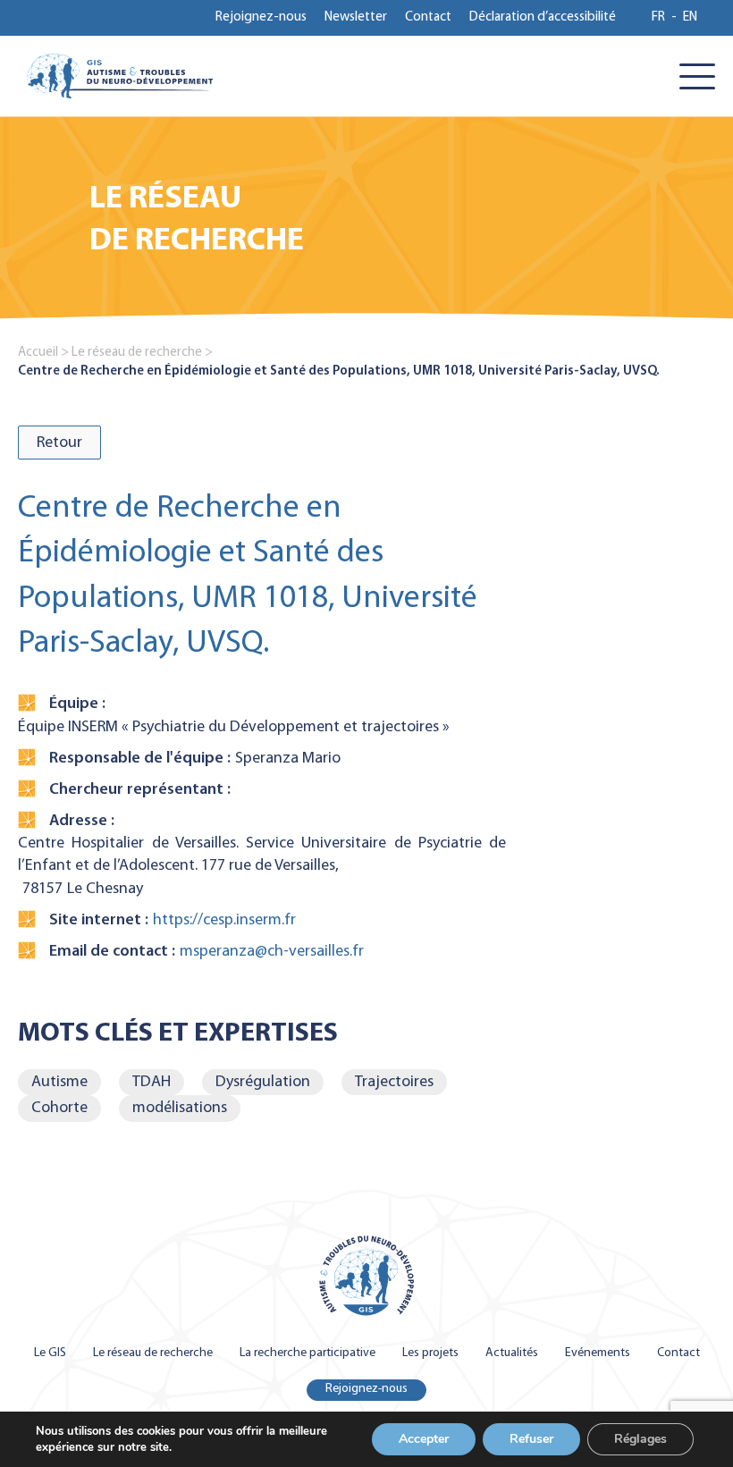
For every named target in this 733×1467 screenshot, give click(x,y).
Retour (59, 442)
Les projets (430, 1353)
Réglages (640, 1438)
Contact (428, 17)
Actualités (511, 1353)
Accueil (38, 352)
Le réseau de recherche (137, 352)
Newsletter (355, 17)
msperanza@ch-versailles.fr (272, 951)
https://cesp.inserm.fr (224, 920)
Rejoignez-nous (261, 17)
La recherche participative (307, 1353)
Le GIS (50, 1353)
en (690, 17)
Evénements (597, 1353)
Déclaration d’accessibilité (542, 17)
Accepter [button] (424, 1438)
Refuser (531, 1438)
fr (658, 17)
